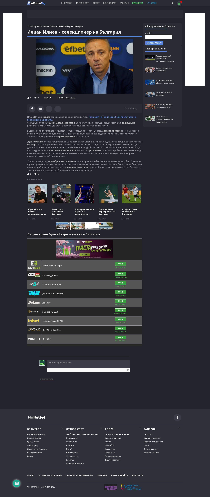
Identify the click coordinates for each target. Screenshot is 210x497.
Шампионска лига (75, 463)
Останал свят (72, 456)
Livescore (151, 3)
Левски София (34, 438)
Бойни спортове (113, 438)
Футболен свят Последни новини (82, 434)
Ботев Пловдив (34, 452)
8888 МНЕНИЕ (121, 295)
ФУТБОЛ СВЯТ (82, 3)
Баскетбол (110, 449)
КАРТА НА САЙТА (119, 475)
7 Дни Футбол (34, 26)
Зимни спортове (113, 456)
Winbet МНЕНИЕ (120, 341)
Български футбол (152, 438)
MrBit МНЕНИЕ (120, 286)
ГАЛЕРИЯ (124, 3)
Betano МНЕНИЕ (120, 304)
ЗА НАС (30, 475)
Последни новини (36, 434)
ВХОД (120, 264)
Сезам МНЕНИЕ (120, 332)
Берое (30, 456)
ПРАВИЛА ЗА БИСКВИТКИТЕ (79, 475)
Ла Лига (70, 445)
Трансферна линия (155, 48)
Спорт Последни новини (117, 434)
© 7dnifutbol (33, 486)
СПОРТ (96, 3)
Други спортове (113, 460)
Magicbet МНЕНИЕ (120, 277)
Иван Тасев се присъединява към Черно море (164, 119)
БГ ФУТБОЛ (66, 3)
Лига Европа (72, 452)
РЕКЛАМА (102, 475)
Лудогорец (32, 445)
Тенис (108, 441)
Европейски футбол (153, 441)
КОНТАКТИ (137, 475)
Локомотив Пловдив (37, 449)
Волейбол (109, 445)
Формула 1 (110, 452)
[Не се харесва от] (36, 97)
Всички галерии (151, 452)
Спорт (147, 445)
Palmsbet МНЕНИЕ (120, 314)
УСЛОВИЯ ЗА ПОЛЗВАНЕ (50, 475)
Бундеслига (71, 438)
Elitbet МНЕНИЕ (120, 267)
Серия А (70, 460)
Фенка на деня (151, 449)
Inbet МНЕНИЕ (121, 323)
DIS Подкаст (110, 3)
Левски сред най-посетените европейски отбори (165, 58)
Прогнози (137, 3)
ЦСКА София (33, 441)
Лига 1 (69, 449)
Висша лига (71, 441)
